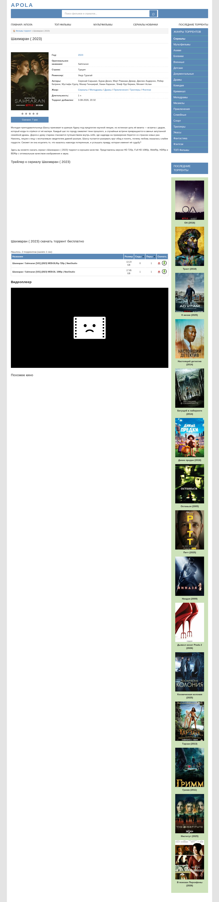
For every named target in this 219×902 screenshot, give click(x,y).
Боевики (178, 56)
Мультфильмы (181, 44)
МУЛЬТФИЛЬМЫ (102, 24)
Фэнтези (146, 89)
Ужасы (177, 132)
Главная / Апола (21, 24)
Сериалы (83, 89)
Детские (178, 68)
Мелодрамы (96, 89)
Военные (178, 62)
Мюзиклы (179, 103)
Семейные (179, 114)
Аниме (177, 50)
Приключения (121, 89)
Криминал (179, 91)
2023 (80, 55)
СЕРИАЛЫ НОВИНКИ (145, 24)
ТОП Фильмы (181, 150)
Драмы (108, 89)
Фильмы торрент (23, 31)
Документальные (183, 73)
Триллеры (135, 89)
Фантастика (180, 138)
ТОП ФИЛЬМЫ (63, 24)
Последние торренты (193, 24)
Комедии (178, 85)
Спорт (177, 120)
